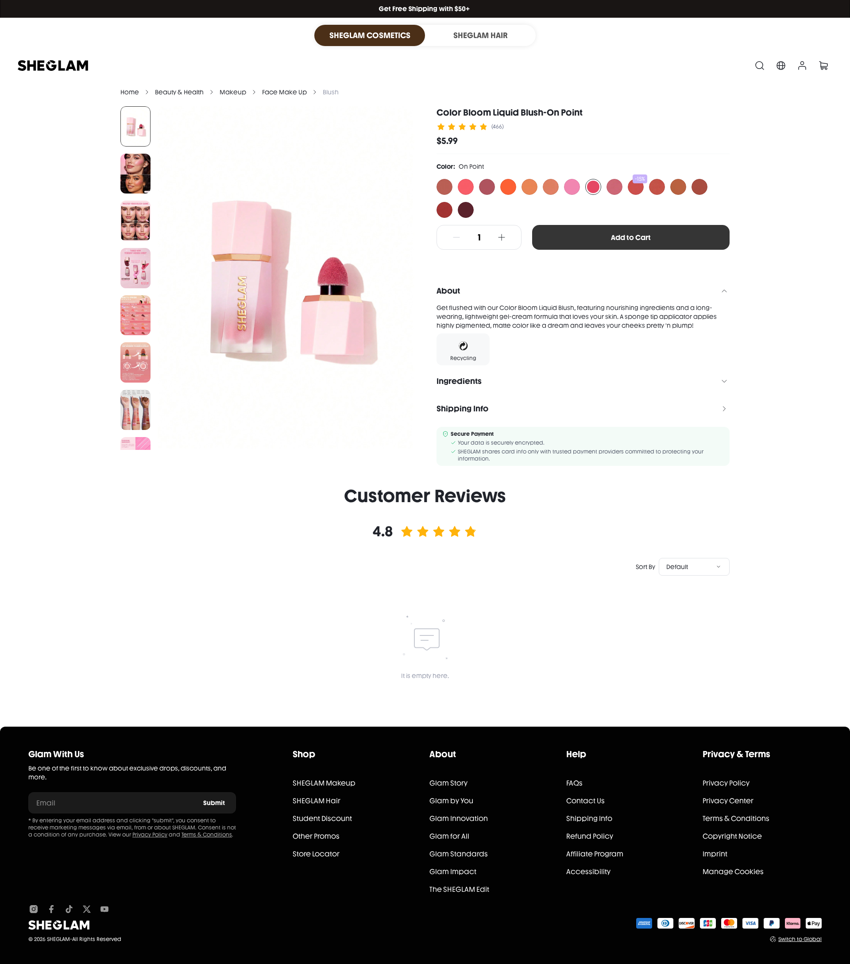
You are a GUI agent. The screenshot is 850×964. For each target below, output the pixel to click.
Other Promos (316, 836)
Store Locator (316, 854)
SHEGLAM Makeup (324, 783)
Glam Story (448, 783)
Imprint (715, 854)
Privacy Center (728, 801)
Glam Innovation (458, 818)
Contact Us (585, 801)
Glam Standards (458, 854)
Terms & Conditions (207, 835)
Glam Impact (452, 871)
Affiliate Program (594, 854)
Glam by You (451, 801)
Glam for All (449, 836)
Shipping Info (589, 818)
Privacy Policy (149, 835)
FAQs (574, 783)
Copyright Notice (732, 836)
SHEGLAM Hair (316, 801)
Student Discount (322, 818)
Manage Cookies (733, 871)
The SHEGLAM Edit (459, 889)
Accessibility (588, 871)
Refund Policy (589, 836)
